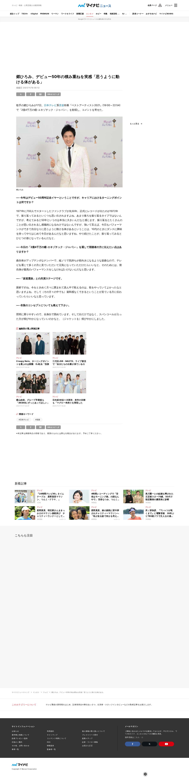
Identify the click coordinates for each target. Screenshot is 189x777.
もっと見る (134, 124)
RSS (48, 742)
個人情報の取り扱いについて (93, 731)
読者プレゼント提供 (20, 738)
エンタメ (89, 14)
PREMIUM (44, 14)
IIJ (123, 14)
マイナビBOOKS (166, 14)
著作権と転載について (20, 735)
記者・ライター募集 (90, 742)
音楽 (61, 105)
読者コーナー (138, 14)
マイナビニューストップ (20, 692)
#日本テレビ (24, 419)
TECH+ (25, 14)
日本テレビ (50, 105)
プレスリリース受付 (90, 735)
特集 (105, 14)
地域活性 (113, 14)
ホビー (98, 14)
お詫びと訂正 (87, 746)
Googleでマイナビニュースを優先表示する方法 (94, 19)
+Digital (34, 14)
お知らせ (15, 731)
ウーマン (55, 14)
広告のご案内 (17, 742)
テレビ (45, 692)
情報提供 (50, 746)
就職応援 (80, 14)
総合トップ (14, 14)
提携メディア (87, 738)
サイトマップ (52, 735)
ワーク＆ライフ (67, 14)
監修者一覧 (51, 749)
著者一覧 (15, 749)
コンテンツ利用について (56, 738)
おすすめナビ (151, 14)
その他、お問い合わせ (20, 746)
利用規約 (50, 731)
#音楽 (37, 419)
